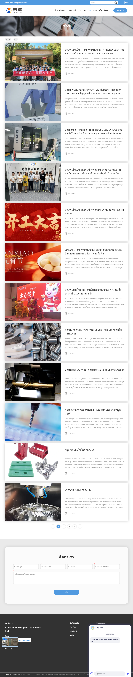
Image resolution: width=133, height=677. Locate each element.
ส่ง (66, 592)
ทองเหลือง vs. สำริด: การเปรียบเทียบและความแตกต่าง (94, 369)
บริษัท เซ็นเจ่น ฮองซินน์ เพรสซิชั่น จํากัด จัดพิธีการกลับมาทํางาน (94, 211)
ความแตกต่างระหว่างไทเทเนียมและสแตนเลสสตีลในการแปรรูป (93, 331)
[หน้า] (80, 526)
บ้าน (56, 10)
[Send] (127, 673)
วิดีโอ (100, 10)
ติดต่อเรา (107, 10)
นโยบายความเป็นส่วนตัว (13, 674)
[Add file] (91, 673)
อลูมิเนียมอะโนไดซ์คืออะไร (79, 449)
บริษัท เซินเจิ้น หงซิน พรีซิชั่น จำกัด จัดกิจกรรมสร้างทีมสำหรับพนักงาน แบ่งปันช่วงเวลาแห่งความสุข (94, 51)
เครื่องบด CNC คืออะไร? (78, 489)
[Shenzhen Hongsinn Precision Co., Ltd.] (16, 10)
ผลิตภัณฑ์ (72, 10)
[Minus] (128, 628)
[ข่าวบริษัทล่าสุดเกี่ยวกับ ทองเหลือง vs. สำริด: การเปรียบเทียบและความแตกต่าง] (33, 400)
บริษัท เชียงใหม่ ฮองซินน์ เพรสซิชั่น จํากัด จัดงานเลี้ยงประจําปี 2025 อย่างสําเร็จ (94, 291)
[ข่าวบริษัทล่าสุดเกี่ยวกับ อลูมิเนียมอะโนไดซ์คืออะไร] (33, 480)
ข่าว (89, 10)
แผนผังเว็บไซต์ (26, 674)
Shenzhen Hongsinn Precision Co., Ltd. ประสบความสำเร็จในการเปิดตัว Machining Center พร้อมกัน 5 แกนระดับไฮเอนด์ (94, 131)
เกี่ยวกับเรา (63, 10)
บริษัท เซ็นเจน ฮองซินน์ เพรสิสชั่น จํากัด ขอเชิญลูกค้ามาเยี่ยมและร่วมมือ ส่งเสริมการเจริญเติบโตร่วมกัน (93, 171)
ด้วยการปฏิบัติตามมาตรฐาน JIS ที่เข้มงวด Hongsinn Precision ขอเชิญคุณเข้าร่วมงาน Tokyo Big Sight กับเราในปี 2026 (93, 91)
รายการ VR (82, 10)
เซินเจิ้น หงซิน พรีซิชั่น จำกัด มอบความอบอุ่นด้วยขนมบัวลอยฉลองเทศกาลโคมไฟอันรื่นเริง (93, 251)
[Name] (115, 2)
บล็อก (94, 10)
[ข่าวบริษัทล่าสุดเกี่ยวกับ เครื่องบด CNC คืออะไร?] (33, 520)
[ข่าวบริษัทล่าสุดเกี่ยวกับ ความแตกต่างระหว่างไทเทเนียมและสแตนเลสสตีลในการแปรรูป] (33, 360)
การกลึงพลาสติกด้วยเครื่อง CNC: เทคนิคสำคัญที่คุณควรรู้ (93, 411)
